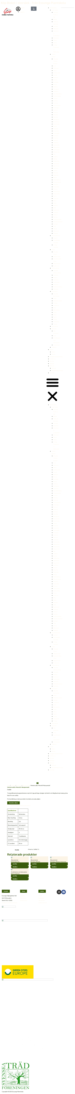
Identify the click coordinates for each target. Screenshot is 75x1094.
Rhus (54, 200)
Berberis (55, 77)
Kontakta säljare (13, 803)
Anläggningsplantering (56, 356)
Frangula (55, 135)
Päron (55, 40)
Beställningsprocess (57, 370)
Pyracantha (56, 194)
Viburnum (56, 231)
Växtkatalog (53, 8)
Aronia (55, 75)
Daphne (55, 112)
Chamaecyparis (57, 301)
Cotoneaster (57, 105)
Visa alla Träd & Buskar (55, 61)
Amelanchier (56, 73)
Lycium (55, 170)
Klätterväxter (55, 268)
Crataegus (56, 107)
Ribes (55, 203)
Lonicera (55, 168)
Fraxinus (55, 138)
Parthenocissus (57, 287)
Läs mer (15, 864)
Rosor (53, 249)
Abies (55, 298)
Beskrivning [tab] (14, 805)
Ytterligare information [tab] (24, 805)
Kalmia (55, 159)
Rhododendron (56, 235)
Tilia (54, 226)
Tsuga (55, 324)
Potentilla (56, 187)
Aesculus (56, 68)
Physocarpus (57, 182)
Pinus (55, 314)
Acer (54, 66)
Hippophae (56, 147)
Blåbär (55, 19)
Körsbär (55, 26)
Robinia (55, 205)
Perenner (54, 328)
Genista (55, 140)
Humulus (55, 280)
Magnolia (56, 175)
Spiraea (55, 217)
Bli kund (52, 366)
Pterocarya (56, 191)
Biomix (53, 354)
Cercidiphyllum (57, 94)
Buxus (55, 84)
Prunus (55, 189)
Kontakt (52, 373)
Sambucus (56, 210)
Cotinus (55, 103)
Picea (54, 312)
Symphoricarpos (58, 221)
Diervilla (55, 117)
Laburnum (56, 163)
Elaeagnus (56, 119)
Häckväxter (55, 326)
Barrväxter (55, 291)
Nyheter (52, 363)
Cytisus (55, 110)
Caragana (56, 89)
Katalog (13, 785)
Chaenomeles (57, 96)
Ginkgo (55, 303)
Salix (54, 208)
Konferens (53, 359)
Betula (55, 80)
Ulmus (55, 228)
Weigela (55, 233)
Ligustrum (56, 166)
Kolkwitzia (56, 161)
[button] (52, 390)
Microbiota (56, 310)
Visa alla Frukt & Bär (55, 15)
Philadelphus (57, 180)
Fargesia (55, 128)
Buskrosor (56, 266)
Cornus (55, 98)
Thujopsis (56, 321)
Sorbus (55, 214)
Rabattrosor (56, 263)
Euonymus (56, 121)
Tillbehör (54, 347)
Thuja (55, 319)
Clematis (55, 275)
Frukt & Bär (55, 10)
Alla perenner (26, 785)
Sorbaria (55, 212)
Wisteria (55, 289)
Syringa (55, 224)
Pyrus (55, 196)
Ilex (54, 154)
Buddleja (55, 82)
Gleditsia (55, 142)
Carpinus (55, 91)
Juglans (55, 156)
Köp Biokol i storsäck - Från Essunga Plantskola (33, 3)
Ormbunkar (56, 345)
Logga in (22, 8)
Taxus (55, 317)
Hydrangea (56, 149)
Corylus (55, 101)
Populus (55, 184)
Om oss (52, 361)
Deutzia (55, 114)
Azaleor (55, 238)
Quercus (55, 198)
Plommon (56, 38)
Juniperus (56, 305)
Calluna (55, 87)
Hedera (55, 277)
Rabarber (56, 28)
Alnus (55, 70)
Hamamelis (56, 145)
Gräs (54, 335)
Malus (55, 177)
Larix (54, 307)
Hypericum (56, 152)
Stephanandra (57, 219)
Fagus (55, 126)
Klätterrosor (56, 256)
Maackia (55, 173)
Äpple (55, 42)
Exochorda (56, 124)
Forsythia (56, 131)
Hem (8, 785)
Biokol (51, 349)
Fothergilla (56, 133)
